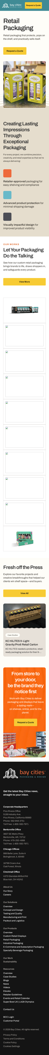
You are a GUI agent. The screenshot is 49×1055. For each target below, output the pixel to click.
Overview (8, 906)
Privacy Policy (10, 1035)
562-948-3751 (17, 821)
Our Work (8, 958)
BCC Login (8, 1017)
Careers (7, 894)
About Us (8, 887)
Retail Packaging (11, 940)
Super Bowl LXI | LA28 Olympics (18, 1002)
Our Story (8, 891)
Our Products (10, 928)
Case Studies (9, 977)
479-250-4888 (18, 840)
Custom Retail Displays (14, 936)
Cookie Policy (10, 1042)
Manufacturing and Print (14, 917)
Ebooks (7, 991)
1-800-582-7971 (20, 824)
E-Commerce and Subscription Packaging (23, 947)
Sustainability (10, 961)
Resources (8, 969)
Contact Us (8, 1009)
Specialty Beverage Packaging (18, 950)
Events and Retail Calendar (16, 998)
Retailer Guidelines (12, 994)
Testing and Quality (12, 913)
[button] (45, 5)
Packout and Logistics (13, 921)
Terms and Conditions (13, 1039)
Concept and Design (13, 910)
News (6, 984)
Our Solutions (10, 902)
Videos (6, 987)
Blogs (6, 980)
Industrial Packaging (13, 943)
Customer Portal (11, 1021)
